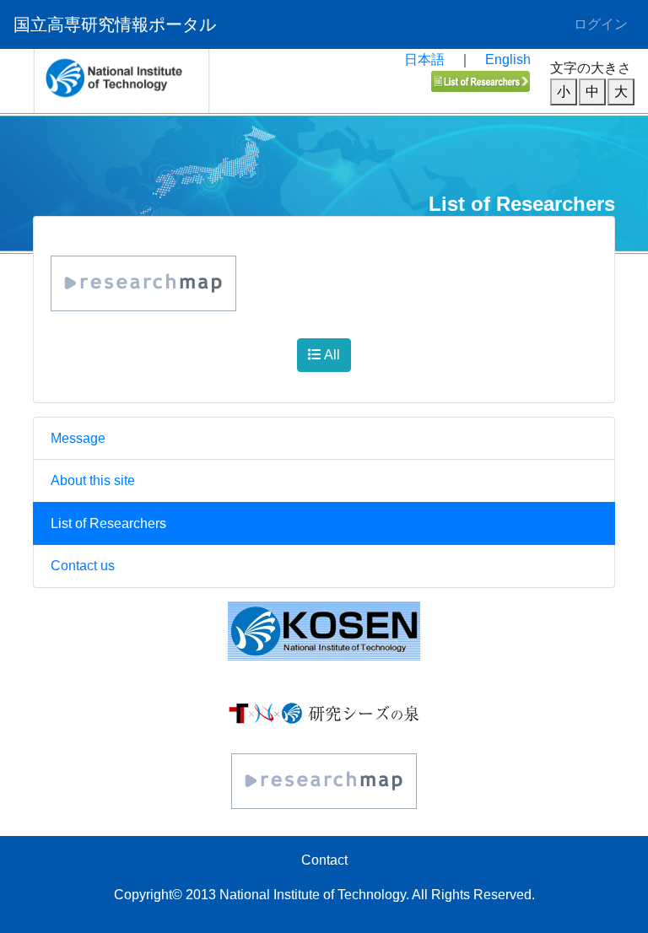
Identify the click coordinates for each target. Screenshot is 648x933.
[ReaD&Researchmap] (324, 781)
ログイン (601, 24)
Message (78, 438)
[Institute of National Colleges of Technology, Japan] (324, 631)
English (508, 59)
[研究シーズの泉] (324, 712)
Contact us (83, 565)
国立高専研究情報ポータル (115, 24)
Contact (324, 860)
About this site (93, 480)
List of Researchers (108, 523)
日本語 (424, 59)
